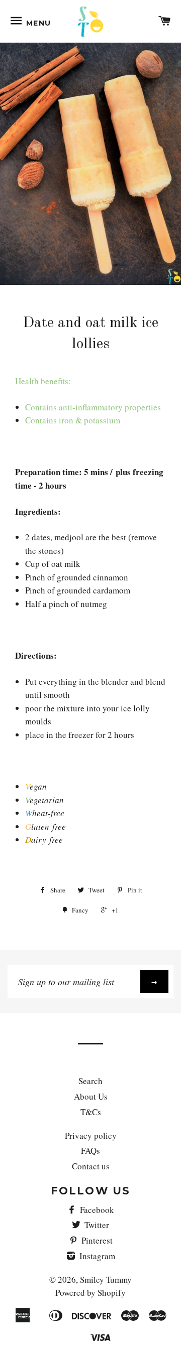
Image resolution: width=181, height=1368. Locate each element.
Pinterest (96, 1240)
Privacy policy (91, 1135)
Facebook (96, 1209)
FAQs (90, 1150)
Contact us (91, 1166)
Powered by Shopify (90, 1292)
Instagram (96, 1256)
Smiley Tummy (106, 1279)
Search (90, 1081)
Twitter (95, 1225)
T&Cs (90, 1112)
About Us (91, 1096)
